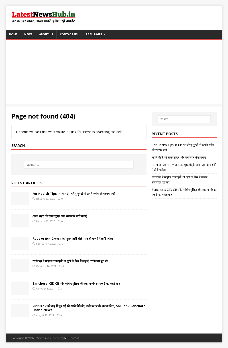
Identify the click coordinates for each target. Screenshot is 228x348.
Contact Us (68, 34)
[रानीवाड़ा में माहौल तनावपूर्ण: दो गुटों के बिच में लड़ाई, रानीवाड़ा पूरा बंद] (20, 270)
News (28, 34)
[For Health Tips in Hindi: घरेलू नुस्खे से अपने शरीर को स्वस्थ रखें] (20, 202)
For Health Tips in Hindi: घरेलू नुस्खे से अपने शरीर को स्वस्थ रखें (74, 193)
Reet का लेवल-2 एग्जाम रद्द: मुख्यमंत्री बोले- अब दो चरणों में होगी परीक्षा (73, 238)
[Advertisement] (114, 73)
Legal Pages (93, 34)
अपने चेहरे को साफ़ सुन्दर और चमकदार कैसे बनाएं (60, 216)
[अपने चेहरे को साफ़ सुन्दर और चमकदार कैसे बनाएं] (20, 225)
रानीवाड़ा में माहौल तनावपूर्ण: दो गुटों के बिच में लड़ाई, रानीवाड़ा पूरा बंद (70, 261)
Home (13, 34)
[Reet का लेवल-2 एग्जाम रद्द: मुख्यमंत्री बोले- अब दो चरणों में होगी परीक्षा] (20, 247)
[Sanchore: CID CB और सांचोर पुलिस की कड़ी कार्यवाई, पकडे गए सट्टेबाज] (20, 292)
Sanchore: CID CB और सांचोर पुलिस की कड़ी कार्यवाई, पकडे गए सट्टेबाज (76, 283)
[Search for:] (79, 165)
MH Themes (71, 338)
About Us (46, 34)
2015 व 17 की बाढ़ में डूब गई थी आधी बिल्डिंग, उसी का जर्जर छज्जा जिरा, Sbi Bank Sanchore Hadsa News (89, 308)
